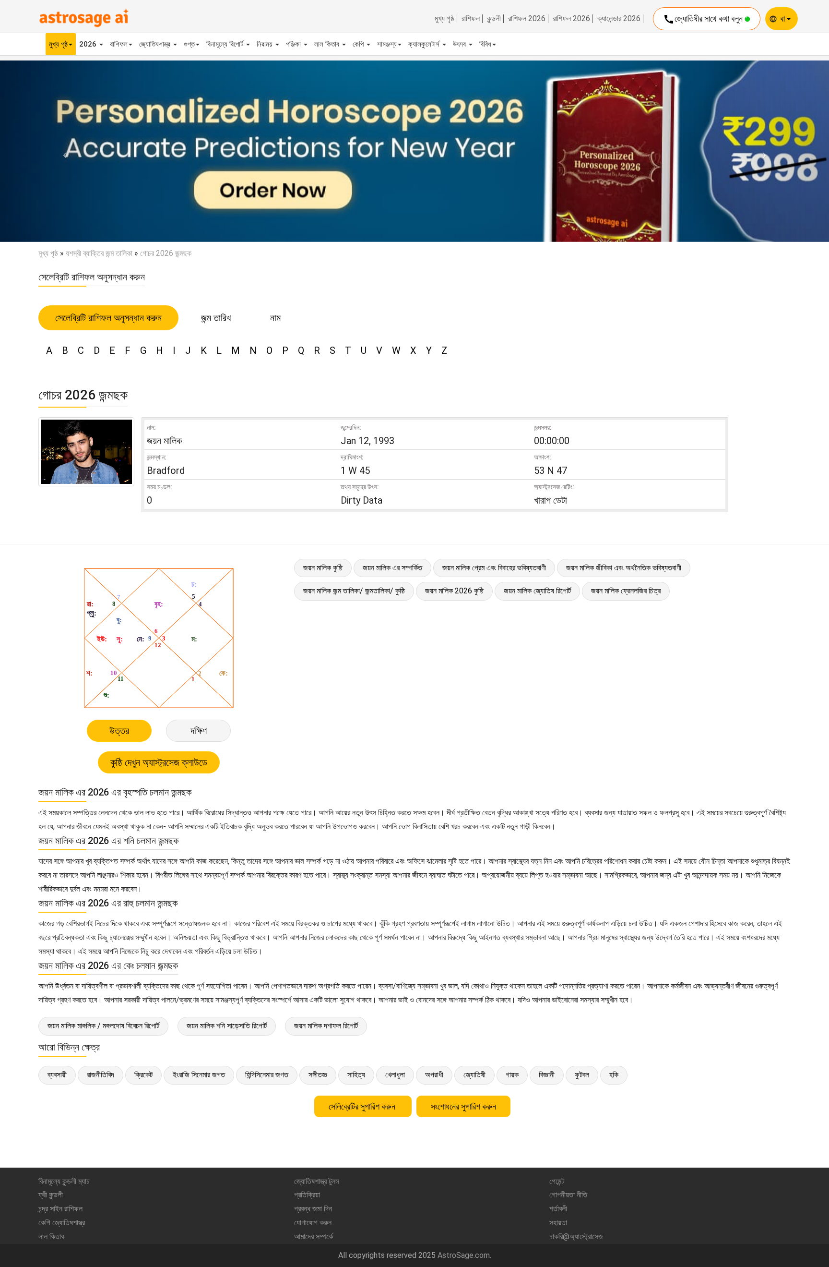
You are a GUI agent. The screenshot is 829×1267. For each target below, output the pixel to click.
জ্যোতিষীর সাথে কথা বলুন (704, 19)
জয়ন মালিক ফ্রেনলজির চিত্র (626, 590)
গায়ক (512, 1074)
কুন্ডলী (494, 18)
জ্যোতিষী (474, 1074)
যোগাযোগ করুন (313, 1222)
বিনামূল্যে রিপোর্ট (225, 44)
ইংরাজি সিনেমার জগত (199, 1074)
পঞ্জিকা (294, 44)
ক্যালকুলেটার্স (424, 44)
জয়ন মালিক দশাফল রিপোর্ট (326, 1025)
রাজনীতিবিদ (100, 1074)
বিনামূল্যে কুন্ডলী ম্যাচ (64, 1181)
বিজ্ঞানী (547, 1074)
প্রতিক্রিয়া (307, 1194)
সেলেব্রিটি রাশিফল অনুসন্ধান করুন (108, 318)
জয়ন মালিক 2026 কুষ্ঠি (454, 590)
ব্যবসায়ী (57, 1074)
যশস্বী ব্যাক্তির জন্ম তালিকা (99, 253)
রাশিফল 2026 (526, 18)
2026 (88, 44)
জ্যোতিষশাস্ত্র (155, 44)
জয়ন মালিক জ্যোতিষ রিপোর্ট (537, 590)
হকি (613, 1074)
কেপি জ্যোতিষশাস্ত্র (61, 1222)
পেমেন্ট (556, 1181)
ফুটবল (582, 1074)
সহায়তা (558, 1222)
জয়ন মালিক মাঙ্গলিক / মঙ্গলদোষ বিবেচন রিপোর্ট (103, 1025)
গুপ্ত (189, 44)
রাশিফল (471, 18)
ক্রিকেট (143, 1074)
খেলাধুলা (395, 1074)
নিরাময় (265, 44)
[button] (62, 151)
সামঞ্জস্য (387, 44)
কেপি (359, 44)
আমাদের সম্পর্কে (313, 1236)
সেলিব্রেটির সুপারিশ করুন (363, 1106)
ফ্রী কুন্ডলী (50, 1194)
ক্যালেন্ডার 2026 (618, 18)
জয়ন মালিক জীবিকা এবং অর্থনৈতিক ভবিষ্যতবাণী (623, 567)
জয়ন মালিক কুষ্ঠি (323, 567)
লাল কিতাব (327, 44)
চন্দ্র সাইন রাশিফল (60, 1208)
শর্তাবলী (558, 1208)
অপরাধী (434, 1074)
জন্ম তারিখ (216, 318)
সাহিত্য (356, 1074)
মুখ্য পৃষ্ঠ (444, 18)
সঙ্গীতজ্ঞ (317, 1074)
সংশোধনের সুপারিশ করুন (463, 1106)
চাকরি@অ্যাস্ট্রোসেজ (576, 1236)
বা (783, 18)
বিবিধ (485, 44)
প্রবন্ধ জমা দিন (313, 1208)
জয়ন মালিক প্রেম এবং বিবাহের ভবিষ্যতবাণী (494, 567)
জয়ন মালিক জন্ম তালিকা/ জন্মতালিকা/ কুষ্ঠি (354, 590)
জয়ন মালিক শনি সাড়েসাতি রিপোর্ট (227, 1025)
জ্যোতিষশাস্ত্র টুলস (316, 1181)
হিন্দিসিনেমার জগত (266, 1074)
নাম (275, 318)
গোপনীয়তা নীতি (568, 1194)
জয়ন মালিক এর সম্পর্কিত (392, 567)
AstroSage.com (464, 1255)
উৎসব (460, 44)
